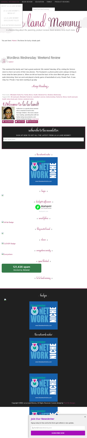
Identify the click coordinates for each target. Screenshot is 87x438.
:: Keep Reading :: (40, 86)
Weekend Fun (42, 95)
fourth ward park (73, 97)
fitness (31, 95)
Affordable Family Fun (17, 95)
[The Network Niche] (43, 184)
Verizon (20, 99)
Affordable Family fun (26, 97)
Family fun (59, 97)
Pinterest (33, 121)
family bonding (50, 97)
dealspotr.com (43, 211)
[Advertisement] (43, 49)
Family (26, 95)
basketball (36, 97)
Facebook (9, 121)
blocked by (24, 269)
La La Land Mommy (43, 22)
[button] (58, 419)
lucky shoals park (12, 99)
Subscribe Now (58, 433)
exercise (43, 97)
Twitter (21, 121)
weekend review (28, 99)
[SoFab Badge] (8, 222)
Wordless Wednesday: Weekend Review (33, 58)
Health (36, 95)
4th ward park (15, 97)
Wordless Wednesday (54, 95)
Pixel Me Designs (69, 403)
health (4, 99)
